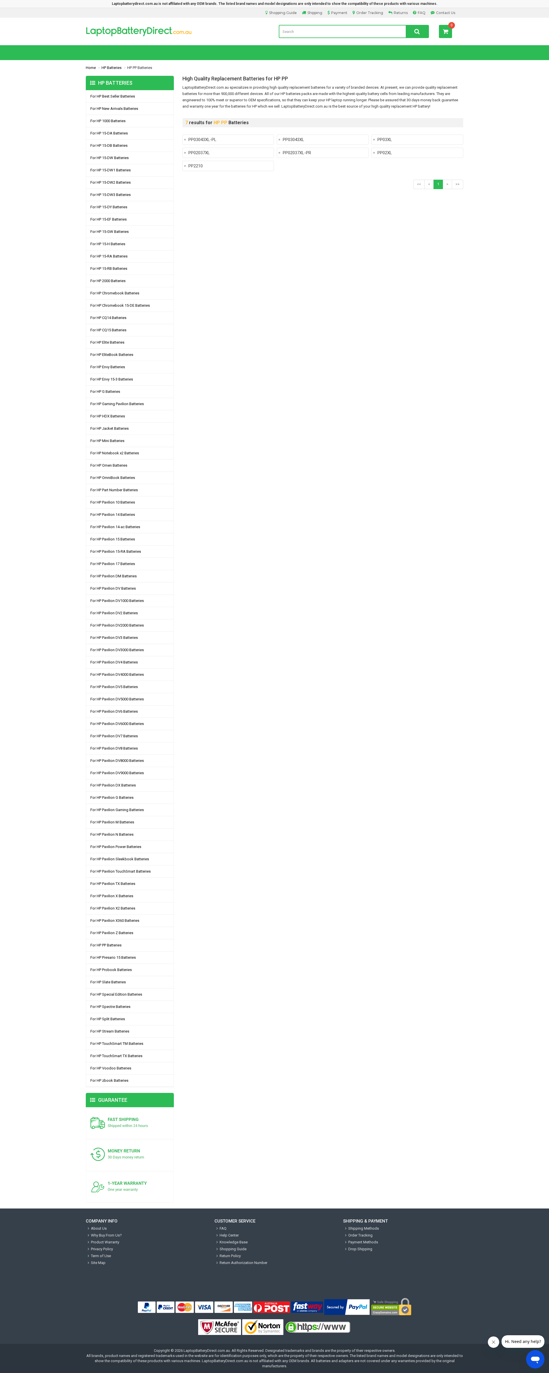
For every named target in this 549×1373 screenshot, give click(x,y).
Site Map (98, 1263)
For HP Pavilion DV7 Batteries (114, 736)
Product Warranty (105, 1242)
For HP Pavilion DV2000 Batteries (117, 625)
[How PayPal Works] (347, 1307)
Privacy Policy (102, 1249)
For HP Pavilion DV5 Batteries (114, 687)
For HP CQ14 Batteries (108, 318)
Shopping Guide (283, 13)
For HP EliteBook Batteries (111, 354)
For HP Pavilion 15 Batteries (112, 539)
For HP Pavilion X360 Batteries (114, 920)
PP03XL (384, 139)
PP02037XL (199, 152)
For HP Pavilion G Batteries (112, 797)
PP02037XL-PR (297, 152)
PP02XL (384, 152)
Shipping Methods (363, 1228)
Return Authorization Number (243, 1263)
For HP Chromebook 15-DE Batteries (120, 305)
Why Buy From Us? (106, 1235)
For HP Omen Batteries (108, 465)
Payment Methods (363, 1242)
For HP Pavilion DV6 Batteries (114, 711)
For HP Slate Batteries (108, 982)
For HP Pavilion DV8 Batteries (114, 748)
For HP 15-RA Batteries (109, 256)
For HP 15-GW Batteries (109, 231)
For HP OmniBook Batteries (112, 478)
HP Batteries (112, 68)
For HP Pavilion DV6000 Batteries (117, 724)
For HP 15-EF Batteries (108, 219)
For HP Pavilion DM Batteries (113, 576)
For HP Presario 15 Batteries (113, 957)
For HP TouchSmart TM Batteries (116, 1043)
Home (91, 68)
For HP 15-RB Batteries (108, 268)
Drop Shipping (360, 1249)
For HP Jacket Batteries (109, 428)
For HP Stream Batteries (109, 1031)
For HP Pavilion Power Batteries (115, 847)
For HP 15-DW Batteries (109, 158)
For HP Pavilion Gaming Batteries (117, 810)
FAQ (421, 13)
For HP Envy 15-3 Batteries (111, 379)
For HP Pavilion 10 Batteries (112, 502)
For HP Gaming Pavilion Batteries (117, 404)
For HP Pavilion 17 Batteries (112, 564)
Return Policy (230, 1256)
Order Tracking (369, 13)
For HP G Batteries (105, 391)
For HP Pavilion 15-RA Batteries (115, 551)
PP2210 (195, 166)
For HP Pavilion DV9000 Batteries (117, 773)
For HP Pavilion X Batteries (111, 896)
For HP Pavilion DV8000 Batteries (117, 760)
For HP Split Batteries (107, 1019)
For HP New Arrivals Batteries (114, 108)
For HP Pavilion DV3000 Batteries (117, 650)
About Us (99, 1228)
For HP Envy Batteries (107, 367)
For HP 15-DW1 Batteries (110, 170)
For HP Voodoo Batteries (110, 1068)
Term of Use (101, 1256)
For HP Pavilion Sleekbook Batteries (119, 859)
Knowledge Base (234, 1242)
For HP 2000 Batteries (108, 281)
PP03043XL (293, 139)
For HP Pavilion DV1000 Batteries (117, 601)
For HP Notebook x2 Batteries (114, 453)
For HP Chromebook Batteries (114, 293)
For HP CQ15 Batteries (108, 330)
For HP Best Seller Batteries (112, 96)
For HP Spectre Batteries (110, 1007)
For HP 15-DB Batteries (109, 145)
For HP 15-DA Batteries (109, 133)
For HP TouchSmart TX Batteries (116, 1056)
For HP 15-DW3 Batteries (110, 195)
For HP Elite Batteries (107, 342)
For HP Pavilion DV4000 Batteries (117, 674)
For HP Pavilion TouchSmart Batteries (120, 871)
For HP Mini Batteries (107, 441)
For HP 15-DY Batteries (108, 207)
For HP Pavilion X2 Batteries (112, 908)
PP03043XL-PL (202, 139)
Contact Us (445, 13)
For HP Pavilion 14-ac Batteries (115, 527)
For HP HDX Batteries (107, 416)
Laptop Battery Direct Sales (178, 31)
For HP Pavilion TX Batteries (112, 883)
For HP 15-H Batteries (107, 244)
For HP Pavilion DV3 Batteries (114, 637)
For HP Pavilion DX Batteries (113, 785)
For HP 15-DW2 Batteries (110, 182)
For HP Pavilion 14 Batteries (112, 514)
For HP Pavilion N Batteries (112, 834)
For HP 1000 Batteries (108, 121)
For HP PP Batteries (106, 945)
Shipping (314, 13)
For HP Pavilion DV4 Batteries (114, 662)
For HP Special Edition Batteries (116, 994)
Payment (339, 13)
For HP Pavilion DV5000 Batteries (117, 699)
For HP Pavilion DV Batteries (113, 588)
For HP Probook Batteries (111, 970)
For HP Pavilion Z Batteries (111, 933)
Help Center (229, 1235)
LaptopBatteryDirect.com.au (207, 1350)
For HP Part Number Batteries (114, 490)
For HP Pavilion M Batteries (112, 822)
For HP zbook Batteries (109, 1080)
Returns (401, 13)
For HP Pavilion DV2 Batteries (114, 613)
